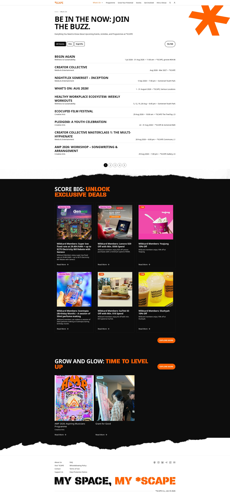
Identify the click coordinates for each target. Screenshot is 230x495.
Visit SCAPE (59, 466)
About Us (58, 462)
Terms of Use (75, 469)
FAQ (71, 462)
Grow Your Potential (125, 3)
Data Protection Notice (78, 472)
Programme (110, 3)
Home (56, 11)
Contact (58, 469)
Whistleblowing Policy (78, 466)
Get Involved (149, 3)
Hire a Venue (161, 3)
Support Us (59, 472)
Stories (138, 3)
